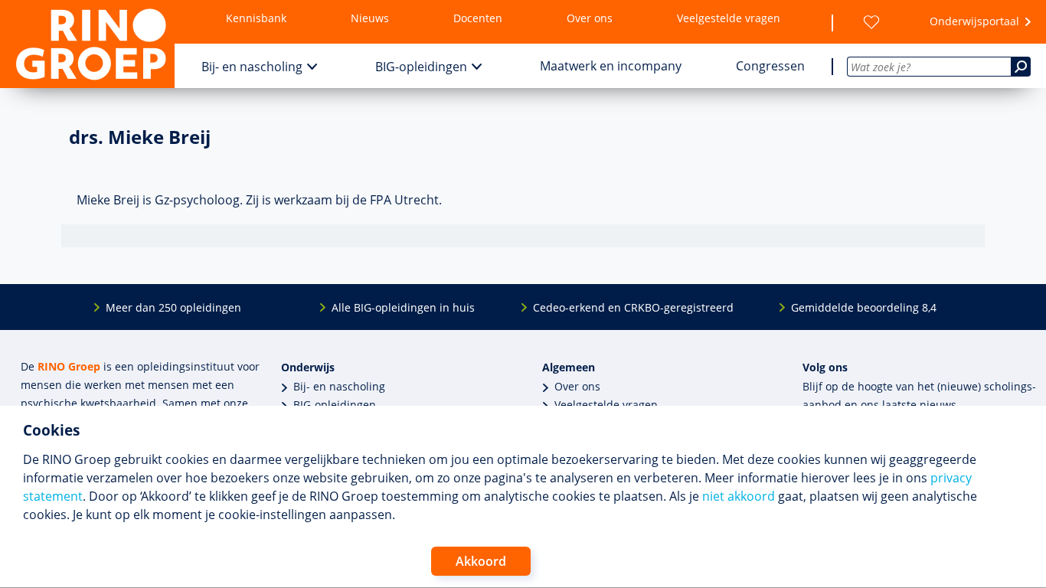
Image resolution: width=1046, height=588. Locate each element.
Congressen (770, 65)
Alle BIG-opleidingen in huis (403, 307)
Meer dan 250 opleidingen (173, 307)
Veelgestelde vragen (728, 18)
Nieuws (370, 18)
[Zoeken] (1021, 67)
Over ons (590, 18)
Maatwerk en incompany (611, 65)
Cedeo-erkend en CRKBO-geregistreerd (633, 307)
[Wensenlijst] (871, 22)
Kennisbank (256, 18)
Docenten (477, 18)
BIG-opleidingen (421, 66)
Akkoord (481, 561)
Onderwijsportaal (974, 21)
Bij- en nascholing (251, 66)
